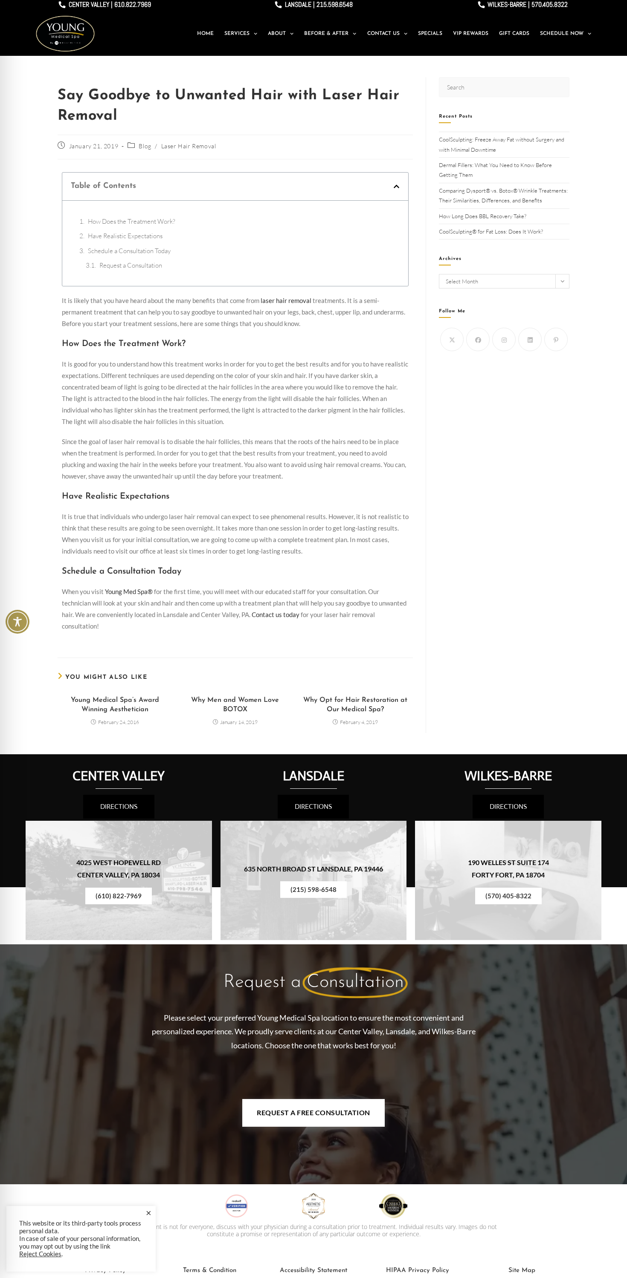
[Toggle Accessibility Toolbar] (17, 622)
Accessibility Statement (313, 1270)
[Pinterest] (556, 339)
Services (237, 33)
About (277, 33)
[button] (396, 186)
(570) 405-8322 (508, 896)
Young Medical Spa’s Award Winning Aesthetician (115, 705)
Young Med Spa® (129, 591)
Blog (145, 146)
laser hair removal (286, 300)
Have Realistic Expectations (125, 236)
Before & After (326, 33)
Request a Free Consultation (313, 1112)
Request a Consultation (130, 265)
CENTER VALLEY (119, 775)
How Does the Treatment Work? (131, 221)
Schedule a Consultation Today (129, 251)
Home (205, 33)
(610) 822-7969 (119, 896)
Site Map (521, 1270)
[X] (452, 339)
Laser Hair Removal (188, 146)
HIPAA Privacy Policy (417, 1270)
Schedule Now (561, 33)
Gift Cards (514, 33)
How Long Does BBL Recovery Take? (483, 216)
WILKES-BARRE (508, 775)
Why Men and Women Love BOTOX (235, 705)
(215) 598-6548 (313, 889)
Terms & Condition (209, 1270)
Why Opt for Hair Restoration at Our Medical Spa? (355, 705)
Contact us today (275, 614)
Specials (430, 33)
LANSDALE (313, 775)
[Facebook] (478, 339)
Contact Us (383, 33)
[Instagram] (504, 339)
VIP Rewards (470, 33)
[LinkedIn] (530, 339)
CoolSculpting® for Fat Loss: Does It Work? (491, 231)
